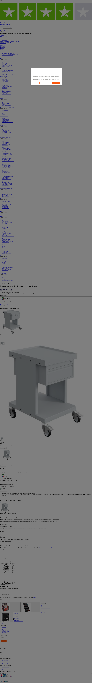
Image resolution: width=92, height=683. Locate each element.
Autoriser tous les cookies (56, 82)
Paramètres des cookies (36, 82)
